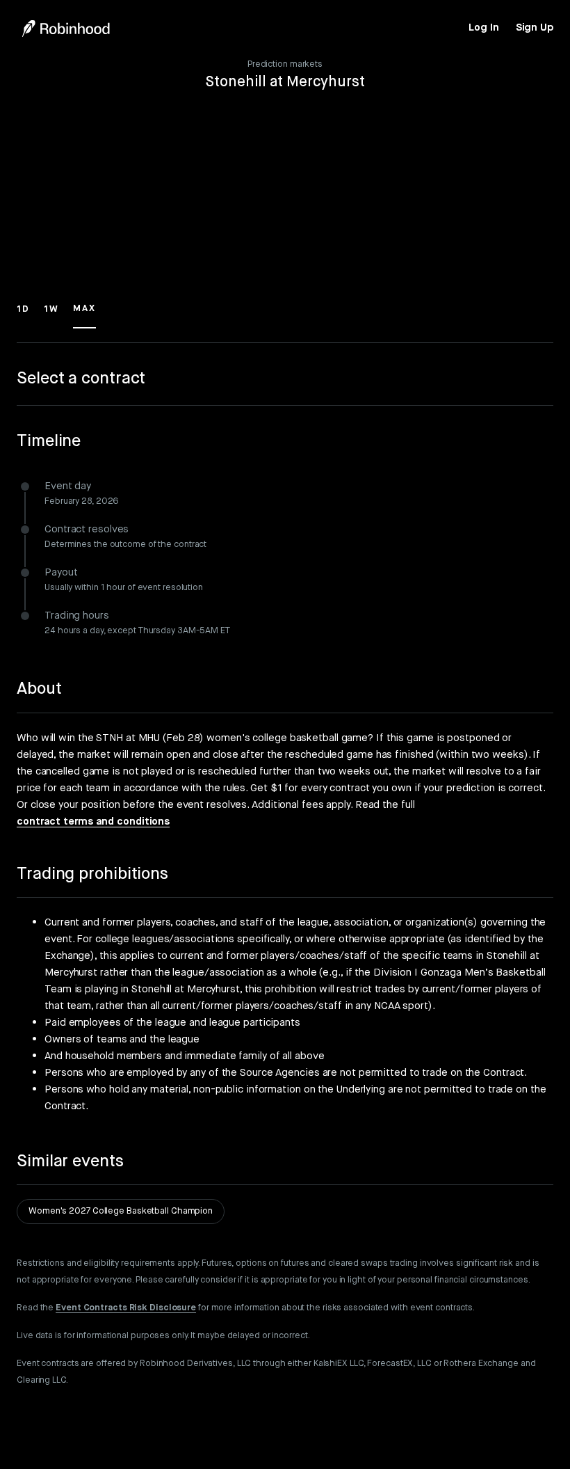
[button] (23, 315)
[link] (483, 27)
